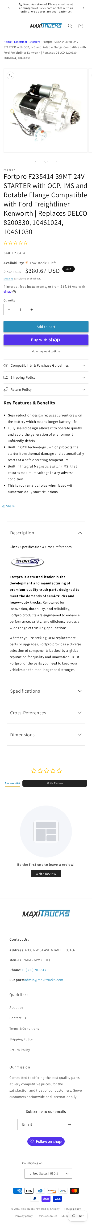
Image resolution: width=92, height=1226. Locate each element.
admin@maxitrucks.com (43, 979)
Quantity (9, 300)
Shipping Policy (21, 1039)
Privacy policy (24, 1215)
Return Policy (19, 1050)
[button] (9, 26)
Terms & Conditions (24, 1028)
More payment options (46, 351)
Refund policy (72, 1208)
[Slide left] (35, 161)
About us (16, 1007)
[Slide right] (56, 161)
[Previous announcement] (9, 8)
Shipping (8, 278)
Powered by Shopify (47, 1208)
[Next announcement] (83, 8)
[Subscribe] (69, 1124)
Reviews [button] (12, 783)
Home (8, 42)
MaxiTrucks (28, 1208)
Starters (34, 42)
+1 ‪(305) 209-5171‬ (34, 970)
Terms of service (47, 1215)
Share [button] (10, 506)
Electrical (20, 42)
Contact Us (17, 1018)
